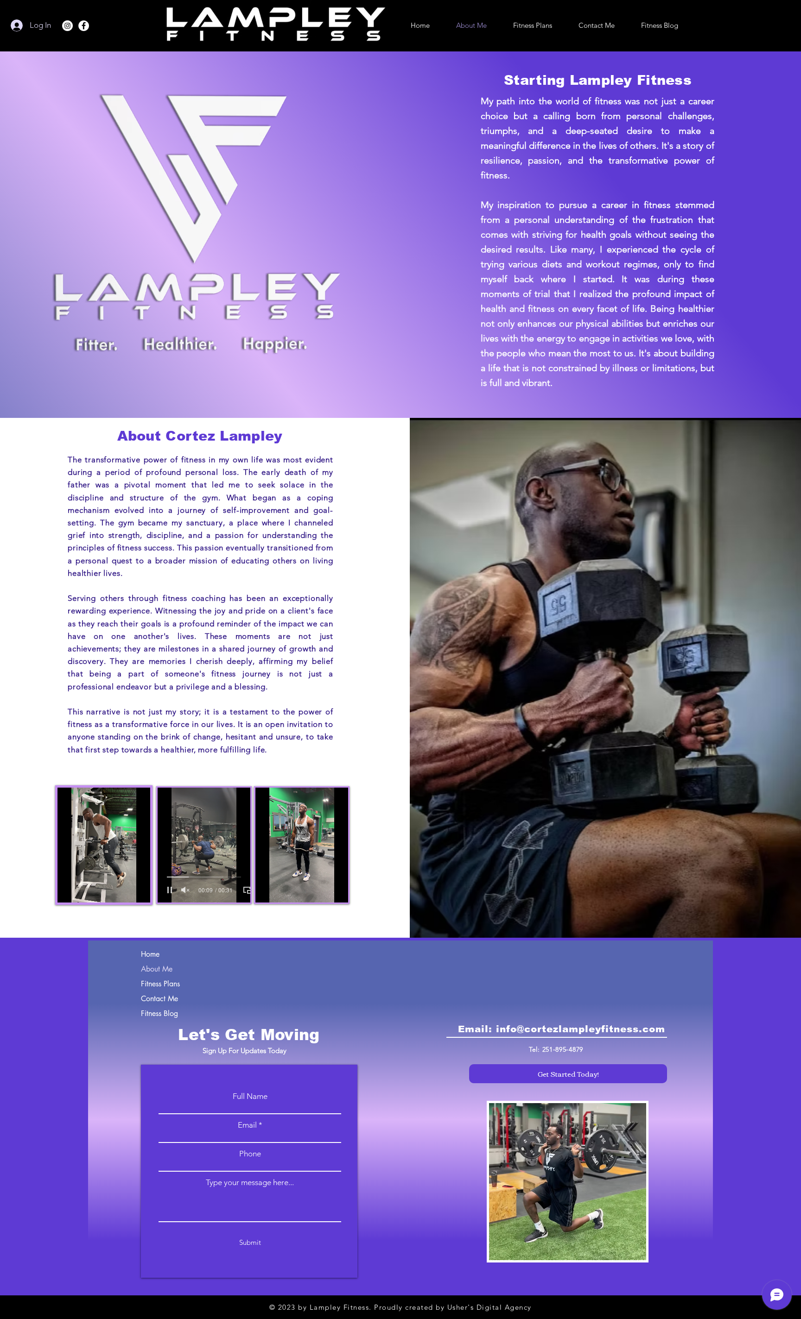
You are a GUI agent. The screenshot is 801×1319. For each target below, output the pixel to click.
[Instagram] (67, 25)
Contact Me (159, 998)
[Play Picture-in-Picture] (147, 890)
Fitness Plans (160, 984)
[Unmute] (85, 890)
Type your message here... (250, 1182)
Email (247, 1125)
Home (150, 954)
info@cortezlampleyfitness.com (580, 1029)
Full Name (250, 1096)
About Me (156, 969)
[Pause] (70, 890)
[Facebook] (83, 25)
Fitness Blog (159, 1013)
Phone (250, 1154)
